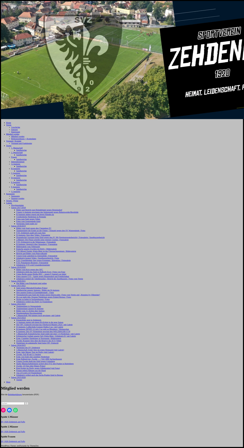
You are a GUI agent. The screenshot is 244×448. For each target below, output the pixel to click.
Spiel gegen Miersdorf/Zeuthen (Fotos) (31, 288)
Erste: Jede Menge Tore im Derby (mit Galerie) (35, 352)
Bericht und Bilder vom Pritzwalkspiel (31, 253)
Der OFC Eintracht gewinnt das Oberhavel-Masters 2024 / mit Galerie (44, 325)
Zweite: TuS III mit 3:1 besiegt (28, 354)
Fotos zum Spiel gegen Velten (28, 219)
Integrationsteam (17, 162)
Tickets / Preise (12, 201)
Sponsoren (10, 194)
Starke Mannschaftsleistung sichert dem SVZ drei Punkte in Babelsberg (45, 364)
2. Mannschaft (17, 152)
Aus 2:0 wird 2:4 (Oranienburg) (29, 373)
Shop (8, 382)
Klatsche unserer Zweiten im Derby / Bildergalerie (36, 249)
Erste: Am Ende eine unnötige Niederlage (33, 357)
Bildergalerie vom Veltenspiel (28, 247)
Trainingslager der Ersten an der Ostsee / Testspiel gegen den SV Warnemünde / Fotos (50, 230)
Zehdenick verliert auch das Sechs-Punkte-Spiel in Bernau (39, 375)
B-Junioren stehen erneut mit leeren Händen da (35, 214)
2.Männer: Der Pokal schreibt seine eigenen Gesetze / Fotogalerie (42, 240)
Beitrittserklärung (15, 394)
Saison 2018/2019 (18, 226)
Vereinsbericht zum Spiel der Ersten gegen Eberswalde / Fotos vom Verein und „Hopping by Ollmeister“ (58, 295)
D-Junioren (15, 178)
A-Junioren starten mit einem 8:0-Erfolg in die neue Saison (39, 322)
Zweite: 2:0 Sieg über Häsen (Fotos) (30, 366)
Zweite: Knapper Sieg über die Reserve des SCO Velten (38, 341)
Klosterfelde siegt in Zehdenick (28, 320)
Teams (8, 146)
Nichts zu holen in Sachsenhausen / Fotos (33, 299)
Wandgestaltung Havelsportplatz (29, 313)
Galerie (9, 203)
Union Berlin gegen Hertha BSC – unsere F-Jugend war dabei (41, 274)
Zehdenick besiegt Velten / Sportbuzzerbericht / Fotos (37, 258)
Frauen (14, 157)
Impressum (15, 132)
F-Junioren (15, 187)
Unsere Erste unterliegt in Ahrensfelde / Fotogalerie (36, 256)
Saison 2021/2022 (18, 286)
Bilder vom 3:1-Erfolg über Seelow (30, 311)
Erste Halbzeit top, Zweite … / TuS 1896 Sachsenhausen (39, 359)
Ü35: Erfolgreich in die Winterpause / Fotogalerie (36, 242)
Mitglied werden (12, 134)
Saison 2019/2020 (18, 267)
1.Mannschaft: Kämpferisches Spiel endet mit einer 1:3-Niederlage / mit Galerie (48, 334)
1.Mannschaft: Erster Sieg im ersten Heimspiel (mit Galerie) (40, 350)
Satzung (14, 130)
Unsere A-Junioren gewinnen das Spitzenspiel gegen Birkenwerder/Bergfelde (47, 212)
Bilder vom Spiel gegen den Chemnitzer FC (33, 228)
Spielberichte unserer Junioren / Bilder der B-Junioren (37, 290)
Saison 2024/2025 (18, 345)
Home (8, 123)
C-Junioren (15, 173)
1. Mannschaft (17, 148)
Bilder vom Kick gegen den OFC (29, 269)
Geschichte (15, 127)
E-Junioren (15, 182)
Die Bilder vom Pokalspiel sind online (31, 283)
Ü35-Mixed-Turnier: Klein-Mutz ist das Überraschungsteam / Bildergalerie (46, 251)
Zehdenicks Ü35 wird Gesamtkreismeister (33, 265)
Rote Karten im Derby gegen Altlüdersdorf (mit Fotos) (38, 368)
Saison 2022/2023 (18, 304)
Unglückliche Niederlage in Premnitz (31, 217)
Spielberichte (21, 150)
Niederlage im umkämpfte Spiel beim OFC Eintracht (37, 343)
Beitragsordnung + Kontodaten (23, 139)
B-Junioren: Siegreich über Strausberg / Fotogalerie (36, 244)
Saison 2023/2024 (18, 318)
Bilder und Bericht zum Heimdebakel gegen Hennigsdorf (39, 210)
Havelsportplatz (17, 205)
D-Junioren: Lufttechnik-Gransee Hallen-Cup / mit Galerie (39, 327)
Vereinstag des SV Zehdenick (28, 348)
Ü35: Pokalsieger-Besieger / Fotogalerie (32, 263)
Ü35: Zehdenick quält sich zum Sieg (30, 233)
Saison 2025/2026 (18, 377)
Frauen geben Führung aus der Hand (31, 370)
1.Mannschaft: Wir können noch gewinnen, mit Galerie (38, 315)
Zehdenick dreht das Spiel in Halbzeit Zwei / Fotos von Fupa (40, 272)
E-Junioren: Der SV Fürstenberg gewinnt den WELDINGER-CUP (43, 331)
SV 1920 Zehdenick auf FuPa (13, 422)
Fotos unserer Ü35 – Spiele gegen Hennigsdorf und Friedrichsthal (42, 276)
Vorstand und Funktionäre (21, 143)
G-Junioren (15, 191)
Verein (8, 125)
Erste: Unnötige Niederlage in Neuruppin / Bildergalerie (38, 338)
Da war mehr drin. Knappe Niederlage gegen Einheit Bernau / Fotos (43, 297)
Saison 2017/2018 (18, 208)
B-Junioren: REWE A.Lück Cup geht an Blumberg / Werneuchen (42, 329)
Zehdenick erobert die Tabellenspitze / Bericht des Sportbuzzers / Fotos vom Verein (49, 279)
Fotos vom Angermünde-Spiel (28, 221)
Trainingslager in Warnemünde (28, 306)
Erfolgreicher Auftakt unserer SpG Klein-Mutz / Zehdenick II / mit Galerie (46, 336)
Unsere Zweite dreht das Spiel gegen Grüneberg (35, 361)
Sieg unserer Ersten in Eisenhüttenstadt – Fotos (35, 292)
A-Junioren (15, 164)
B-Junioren (15, 169)
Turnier (19, 380)
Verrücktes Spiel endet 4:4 (26, 224)
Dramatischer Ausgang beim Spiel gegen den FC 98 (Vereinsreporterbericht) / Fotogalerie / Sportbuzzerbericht (60, 237)
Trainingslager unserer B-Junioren (29, 309)
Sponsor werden (17, 198)
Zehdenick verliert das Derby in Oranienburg (34, 302)
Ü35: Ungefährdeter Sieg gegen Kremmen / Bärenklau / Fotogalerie (43, 260)
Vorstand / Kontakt (13, 141)
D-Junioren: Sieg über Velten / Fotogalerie (33, 235)
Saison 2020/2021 (18, 281)
